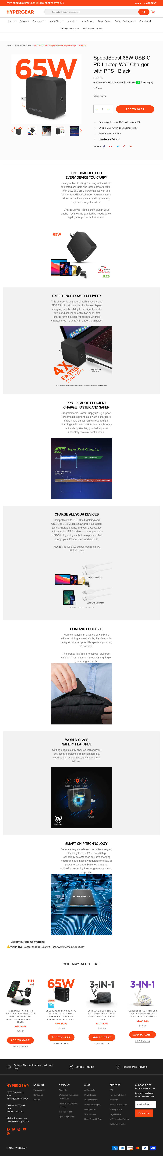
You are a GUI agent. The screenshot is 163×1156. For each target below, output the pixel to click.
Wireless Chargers (92, 1105)
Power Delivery (90, 1100)
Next (80, 130)
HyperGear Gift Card (93, 1119)
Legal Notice (115, 1114)
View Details (20, 1046)
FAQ (111, 1090)
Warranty (114, 1100)
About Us (63, 1090)
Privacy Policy (116, 1109)
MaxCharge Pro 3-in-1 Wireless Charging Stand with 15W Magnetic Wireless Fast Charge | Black (20, 1016)
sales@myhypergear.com (18, 1121)
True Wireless (90, 1114)
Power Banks (90, 1095)
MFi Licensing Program (120, 1119)
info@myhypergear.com (17, 1118)
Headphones (90, 1109)
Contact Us (38, 1095)
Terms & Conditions (118, 1105)
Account (151, 3)
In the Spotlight (65, 1112)
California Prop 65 (118, 1124)
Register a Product (118, 1095)
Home (9, 45)
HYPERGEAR (20, 1148)
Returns (36, 1100)
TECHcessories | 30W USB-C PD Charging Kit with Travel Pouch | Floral (142, 1013)
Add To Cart (20, 1040)
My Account (38, 1090)
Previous (12, 130)
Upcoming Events (66, 1117)
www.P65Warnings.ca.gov (71, 946)
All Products (89, 1090)
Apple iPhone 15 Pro (23, 45)
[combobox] (96, 12)
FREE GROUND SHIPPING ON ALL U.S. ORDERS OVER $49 (35, 3)
